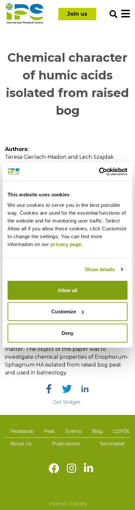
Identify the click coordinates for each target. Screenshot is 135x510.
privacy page (66, 244)
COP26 (121, 431)
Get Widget (66, 402)
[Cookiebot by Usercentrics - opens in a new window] (98, 171)
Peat (49, 431)
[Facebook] (49, 389)
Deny (67, 333)
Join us (77, 14)
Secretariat (112, 444)
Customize (63, 311)
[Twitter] (67, 389)
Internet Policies (68, 504)
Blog (97, 431)
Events (73, 431)
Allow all (67, 290)
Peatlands (21, 431)
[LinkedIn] (85, 389)
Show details (100, 269)
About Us (20, 444)
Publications (66, 444)
